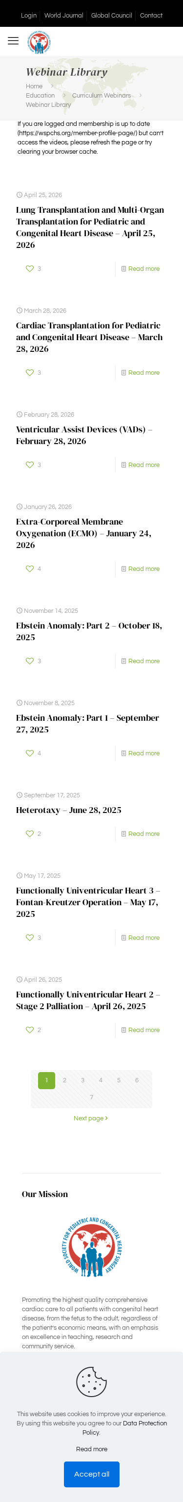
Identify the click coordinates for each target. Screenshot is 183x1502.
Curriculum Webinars (101, 95)
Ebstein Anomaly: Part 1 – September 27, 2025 (87, 723)
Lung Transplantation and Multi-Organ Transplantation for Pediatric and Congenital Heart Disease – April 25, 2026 (90, 227)
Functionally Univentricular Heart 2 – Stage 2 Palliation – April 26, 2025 (88, 1000)
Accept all (91, 1474)
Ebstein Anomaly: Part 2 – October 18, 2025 (89, 631)
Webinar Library (48, 104)
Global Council (111, 15)
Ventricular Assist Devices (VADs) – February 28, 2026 (84, 435)
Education (40, 95)
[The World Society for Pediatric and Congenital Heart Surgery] (39, 41)
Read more (144, 268)
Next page (88, 1118)
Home (34, 86)
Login (29, 15)
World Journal (63, 15)
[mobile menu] (13, 41)
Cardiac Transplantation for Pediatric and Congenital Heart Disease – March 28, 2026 (89, 337)
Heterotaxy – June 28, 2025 (69, 810)
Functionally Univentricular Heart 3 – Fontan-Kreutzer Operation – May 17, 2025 (88, 902)
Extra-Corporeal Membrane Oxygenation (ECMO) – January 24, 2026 (83, 533)
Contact (151, 15)
